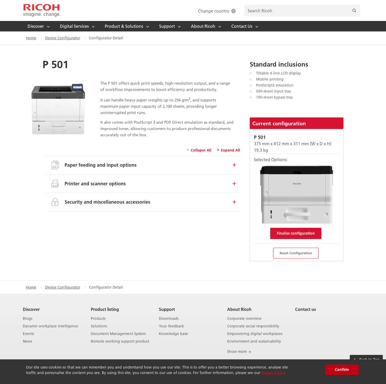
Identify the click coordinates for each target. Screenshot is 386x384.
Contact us (305, 309)
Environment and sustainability (254, 341)
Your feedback (171, 326)
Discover (31, 309)
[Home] (42, 10)
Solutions (99, 326)
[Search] (354, 11)
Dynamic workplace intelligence (50, 326)
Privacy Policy (272, 372)
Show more (237, 351)
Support (167, 309)
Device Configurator (62, 38)
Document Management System (118, 334)
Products (98, 318)
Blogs (27, 318)
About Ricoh (239, 309)
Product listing (105, 309)
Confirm (342, 369)
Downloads (169, 318)
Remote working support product (120, 341)
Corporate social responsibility (253, 326)
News (27, 341)
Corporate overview (244, 318)
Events (28, 334)
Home (31, 38)
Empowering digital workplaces (254, 334)
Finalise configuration (296, 233)
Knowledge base (173, 334)
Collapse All (200, 150)
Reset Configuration (296, 253)
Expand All (230, 150)
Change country (213, 11)
